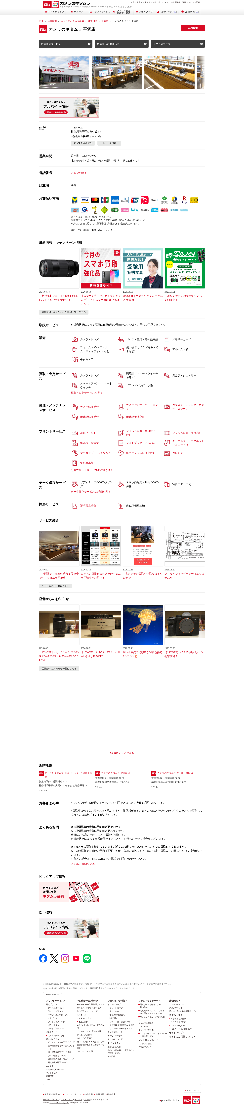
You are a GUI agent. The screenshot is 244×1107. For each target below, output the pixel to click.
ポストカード (51, 1032)
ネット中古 (114, 1011)
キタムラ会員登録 (178, 1019)
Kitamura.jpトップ (54, 994)
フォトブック (51, 1018)
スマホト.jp (81, 1015)
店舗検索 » (174, 1000)
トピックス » (114, 1043)
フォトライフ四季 (145, 1030)
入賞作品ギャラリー (146, 1047)
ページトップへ (193, 1091)
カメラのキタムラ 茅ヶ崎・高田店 (175, 773)
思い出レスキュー (53, 1039)
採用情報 (146, 2)
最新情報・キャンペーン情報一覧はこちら (64, 312)
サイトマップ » (176, 1032)
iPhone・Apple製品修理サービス (90, 1004)
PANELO (49, 1080)
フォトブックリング (56, 1028)
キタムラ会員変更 (178, 1022)
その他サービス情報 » (87, 1000)
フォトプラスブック (56, 1022)
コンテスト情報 (145, 1044)
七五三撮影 (83, 1022)
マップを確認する (83, 143)
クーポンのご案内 (84, 1035)
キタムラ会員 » (176, 1015)
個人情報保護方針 (52, 1094)
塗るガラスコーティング (87, 1011)
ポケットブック (54, 1025)
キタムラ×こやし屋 (85, 1051)
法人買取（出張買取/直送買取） (123, 1025)
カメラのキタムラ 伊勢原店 (115, 773)
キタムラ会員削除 (178, 1025)
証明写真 (49, 1076)
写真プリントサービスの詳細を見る (92, 470)
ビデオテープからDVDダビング (61, 1042)
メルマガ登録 (194, 2)
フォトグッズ (51, 1073)
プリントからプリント (57, 1055)
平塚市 (104, 21)
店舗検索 (52, 21)
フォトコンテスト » (148, 1040)
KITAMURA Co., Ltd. (59, 1103)
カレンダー (50, 1066)
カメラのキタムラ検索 (72, 21)
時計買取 (113, 1018)
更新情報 (111, 1056)
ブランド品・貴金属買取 (120, 1022)
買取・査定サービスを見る (87, 392)
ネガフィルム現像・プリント (60, 1015)
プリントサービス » (55, 1000)
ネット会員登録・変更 (176, 2)
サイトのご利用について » (182, 1036)
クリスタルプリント (56, 1008)
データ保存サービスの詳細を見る (91, 491)
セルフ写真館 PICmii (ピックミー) (91, 1042)
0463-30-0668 (78, 172)
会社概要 (136, 2)
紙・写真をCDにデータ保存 (59, 1052)
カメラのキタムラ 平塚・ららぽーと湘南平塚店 (68, 775)
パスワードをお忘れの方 (181, 1029)
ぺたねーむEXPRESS (55, 1069)
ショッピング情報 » (117, 1000)
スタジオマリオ (85, 1018)
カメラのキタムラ (176, 1004)
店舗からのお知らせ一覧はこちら (59, 668)
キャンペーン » (115, 1035)
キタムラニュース (115, 1032)
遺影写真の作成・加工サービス (61, 1059)
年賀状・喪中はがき (56, 1035)
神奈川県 (92, 21)
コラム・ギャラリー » (149, 1000)
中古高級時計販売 (117, 1015)
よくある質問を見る (83, 864)
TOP (41, 21)
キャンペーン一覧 (115, 1039)
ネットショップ (114, 1004)
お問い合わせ (158, 2)
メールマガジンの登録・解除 (89, 1031)
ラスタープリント (55, 1011)
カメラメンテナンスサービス (89, 1008)
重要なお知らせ (114, 1047)
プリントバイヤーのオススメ (120, 1028)
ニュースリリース (72, 1094)
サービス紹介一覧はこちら (56, 586)
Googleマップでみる (122, 752)
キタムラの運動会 (145, 1023)
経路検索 (193, 28)
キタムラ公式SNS (84, 1038)
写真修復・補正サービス (58, 1062)
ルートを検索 (109, 143)
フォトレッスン (145, 1026)
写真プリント (51, 1004)
